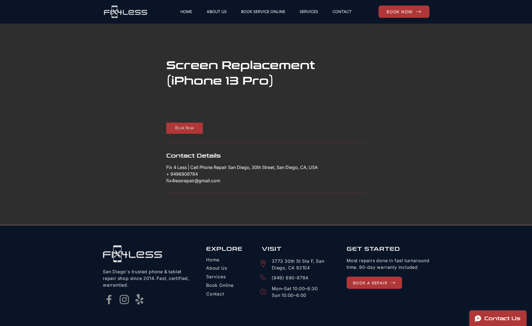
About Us (216, 268)
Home (212, 259)
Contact (215, 294)
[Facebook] (109, 299)
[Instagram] (124, 299)
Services (216, 276)
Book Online (220, 285)
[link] (184, 128)
